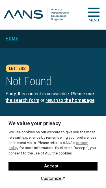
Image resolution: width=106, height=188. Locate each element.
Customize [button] (51, 178)
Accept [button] (51, 166)
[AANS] (36, 15)
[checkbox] (93, 12)
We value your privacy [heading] (34, 123)
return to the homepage (70, 100)
